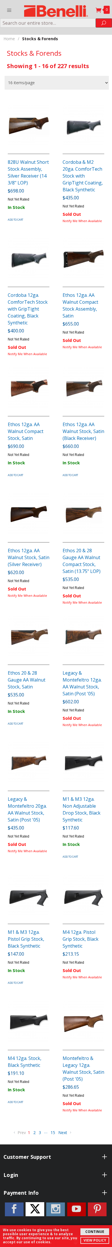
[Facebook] (14, 1209)
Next (63, 1132)
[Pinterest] (97, 1209)
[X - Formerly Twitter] (35, 1209)
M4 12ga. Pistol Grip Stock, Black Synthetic (81, 939)
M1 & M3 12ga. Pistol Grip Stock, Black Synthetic (26, 939)
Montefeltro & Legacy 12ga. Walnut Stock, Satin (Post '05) (83, 1068)
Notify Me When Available (82, 221)
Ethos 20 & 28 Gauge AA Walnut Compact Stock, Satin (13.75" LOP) (82, 560)
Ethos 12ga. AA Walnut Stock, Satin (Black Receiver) (83, 431)
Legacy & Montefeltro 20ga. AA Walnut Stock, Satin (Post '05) (27, 809)
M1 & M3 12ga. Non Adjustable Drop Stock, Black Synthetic (82, 809)
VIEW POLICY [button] (95, 1240)
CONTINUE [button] (94, 1231)
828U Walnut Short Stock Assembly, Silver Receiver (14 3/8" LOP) (28, 172)
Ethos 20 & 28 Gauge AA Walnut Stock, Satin (26, 680)
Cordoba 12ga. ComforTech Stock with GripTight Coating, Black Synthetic (28, 309)
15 (53, 1132)
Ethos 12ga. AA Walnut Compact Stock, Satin (25, 431)
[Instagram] (55, 1209)
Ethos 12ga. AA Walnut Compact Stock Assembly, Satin (80, 305)
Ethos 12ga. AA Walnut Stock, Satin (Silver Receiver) (28, 557)
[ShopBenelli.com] (56, 9)
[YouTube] (76, 1209)
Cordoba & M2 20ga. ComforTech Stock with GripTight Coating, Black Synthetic (83, 176)
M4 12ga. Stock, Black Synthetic (24, 1061)
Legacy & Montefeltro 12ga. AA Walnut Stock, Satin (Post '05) (82, 683)
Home (9, 38)
